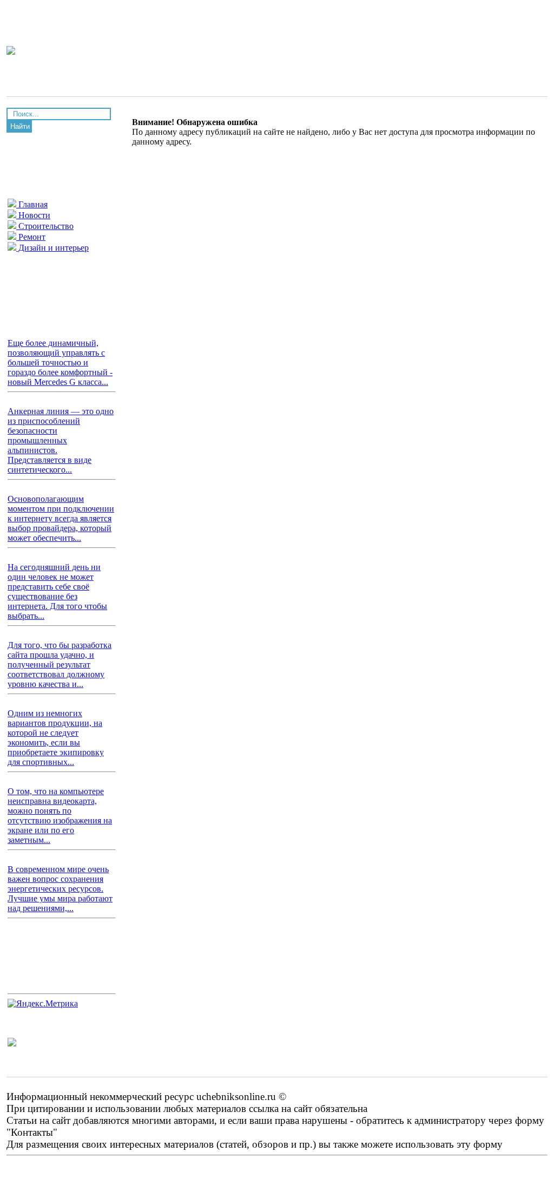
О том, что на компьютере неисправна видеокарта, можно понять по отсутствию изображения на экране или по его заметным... (60, 816)
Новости (33, 215)
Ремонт (30, 236)
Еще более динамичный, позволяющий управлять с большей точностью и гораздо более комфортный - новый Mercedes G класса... (60, 362)
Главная (32, 204)
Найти (20, 126)
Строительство (45, 226)
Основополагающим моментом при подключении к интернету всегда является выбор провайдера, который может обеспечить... (61, 518)
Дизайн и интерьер (52, 247)
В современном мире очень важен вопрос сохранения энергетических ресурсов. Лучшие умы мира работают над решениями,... (60, 889)
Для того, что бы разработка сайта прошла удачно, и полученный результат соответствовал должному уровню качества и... (59, 664)
